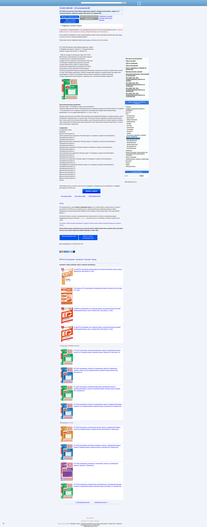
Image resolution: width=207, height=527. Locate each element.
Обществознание (132, 119)
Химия (129, 133)
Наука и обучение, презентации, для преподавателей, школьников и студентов (137, 154)
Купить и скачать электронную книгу (88, 237)
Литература (130, 127)
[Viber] (67, 252)
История (129, 125)
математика (79, 259)
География (130, 129)
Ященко (94, 259)
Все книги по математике (134, 58)
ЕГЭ (127, 113)
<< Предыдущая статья (82, 502)
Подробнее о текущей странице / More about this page (105, 18)
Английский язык (132, 140)
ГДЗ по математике (132, 65)
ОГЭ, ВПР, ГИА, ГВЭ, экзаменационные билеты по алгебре (135, 79)
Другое (128, 162)
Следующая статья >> (101, 502)
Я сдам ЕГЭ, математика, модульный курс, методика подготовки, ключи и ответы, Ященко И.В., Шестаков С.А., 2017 (98, 270)
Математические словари (134, 71)
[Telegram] (69, 252)
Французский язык (132, 144)
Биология (130, 131)
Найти (128, 164)
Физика (129, 123)
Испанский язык (131, 146)
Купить (61, 203)
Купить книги (91, 191)
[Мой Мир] (65, 252)
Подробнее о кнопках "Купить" (72, 25)
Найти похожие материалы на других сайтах (89, 17)
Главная (128, 106)
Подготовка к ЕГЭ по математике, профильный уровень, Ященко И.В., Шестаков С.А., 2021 (98, 289)
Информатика (131, 121)
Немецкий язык (131, 142)
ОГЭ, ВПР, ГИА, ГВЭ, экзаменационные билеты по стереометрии (135, 95)
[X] (74, 252)
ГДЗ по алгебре (131, 61)
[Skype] (72, 252)
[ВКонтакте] (60, 252)
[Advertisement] (107, 56)
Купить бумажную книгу (69, 236)
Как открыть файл (80, 196)
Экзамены (129, 150)
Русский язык (131, 115)
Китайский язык (131, 148)
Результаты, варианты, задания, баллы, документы (136, 135)
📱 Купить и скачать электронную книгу (70, 21)
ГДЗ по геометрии (131, 63)
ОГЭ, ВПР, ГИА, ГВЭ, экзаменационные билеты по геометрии (135, 84)
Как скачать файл (66, 196)
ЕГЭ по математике (69, 259)
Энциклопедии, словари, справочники (137, 159)
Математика (130, 117)
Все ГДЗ (128, 112)
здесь (120, 35)
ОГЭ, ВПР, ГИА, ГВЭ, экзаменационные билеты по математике (135, 90)
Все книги (129, 160)
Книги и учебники (131, 157)
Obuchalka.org (64, 523)
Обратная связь (130, 166)
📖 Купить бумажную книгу (70, 16)
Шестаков (87, 259)
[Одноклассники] (63, 252)
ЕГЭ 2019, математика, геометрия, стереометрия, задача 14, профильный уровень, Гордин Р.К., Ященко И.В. (96, 464)
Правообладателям (94, 196)
